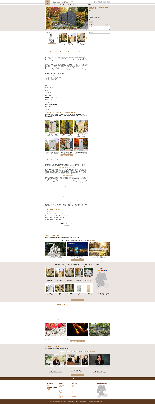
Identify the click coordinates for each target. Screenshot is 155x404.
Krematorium (61, 396)
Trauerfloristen (87, 240)
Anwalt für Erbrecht (62, 386)
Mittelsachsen (56, 135)
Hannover (72, 306)
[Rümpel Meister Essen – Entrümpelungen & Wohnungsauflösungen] (77, 249)
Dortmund (82, 314)
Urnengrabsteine (52, 153)
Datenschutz (48, 388)
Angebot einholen (52, 132)
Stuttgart (82, 309)
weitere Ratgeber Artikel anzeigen (77, 341)
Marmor (57, 153)
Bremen (93, 311)
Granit (71, 135)
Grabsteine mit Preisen (66, 155)
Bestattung (59, 4)
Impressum (48, 389)
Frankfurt (72, 311)
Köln (82, 311)
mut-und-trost (99, 256)
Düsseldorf (72, 314)
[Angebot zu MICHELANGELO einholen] (69, 288)
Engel (70, 153)
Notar (60, 387)
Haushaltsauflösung (72, 258)
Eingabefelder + (107, 24)
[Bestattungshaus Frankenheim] (55, 249)
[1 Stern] (64, 225)
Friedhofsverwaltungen (74, 240)
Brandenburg (55, 372)
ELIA (78, 42)
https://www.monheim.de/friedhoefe (95, 17)
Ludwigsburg (104, 372)
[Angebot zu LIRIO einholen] (88, 288)
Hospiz (60, 391)
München (72, 309)
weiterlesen (47, 339)
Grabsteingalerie (73, 4)
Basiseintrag (94, 243)
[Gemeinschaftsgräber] (99, 329)
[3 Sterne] (66, 225)
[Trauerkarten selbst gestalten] (55, 329)
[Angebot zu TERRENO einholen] (59, 288)
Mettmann (60, 6)
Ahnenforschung (61, 385)
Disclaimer (48, 390)
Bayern (82, 136)
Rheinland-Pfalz (74, 394)
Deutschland (48, 135)
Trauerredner (94, 257)
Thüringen (52, 135)
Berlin (93, 309)
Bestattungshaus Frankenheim (56, 256)
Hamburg (62, 311)
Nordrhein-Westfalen (56, 6)
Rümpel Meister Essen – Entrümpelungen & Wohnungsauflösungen (77, 257)
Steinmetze (80, 240)
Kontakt (48, 385)
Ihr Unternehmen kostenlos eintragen (73, 237)
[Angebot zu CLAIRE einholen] (59, 272)
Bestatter (62, 240)
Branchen (55, 4)
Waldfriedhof (61, 397)
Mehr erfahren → (85, 29)
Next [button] (86, 19)
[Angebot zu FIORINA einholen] (79, 288)
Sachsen (73, 390)
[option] (67, 19)
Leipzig (62, 314)
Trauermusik (61, 398)
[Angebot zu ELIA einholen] (69, 272)
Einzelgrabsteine (67, 135)
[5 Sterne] (68, 225)
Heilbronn (82, 371)
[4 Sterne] (67, 225)
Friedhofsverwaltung (50, 6)
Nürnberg (62, 306)
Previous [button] (47, 19)
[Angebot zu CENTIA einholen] (50, 272)
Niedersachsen (74, 396)
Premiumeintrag (50, 243)
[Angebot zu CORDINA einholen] (88, 272)
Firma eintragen (91, 4)
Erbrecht (63, 4)
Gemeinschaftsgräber (93, 337)
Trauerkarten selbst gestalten (50, 337)
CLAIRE (69, 42)
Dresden (82, 306)
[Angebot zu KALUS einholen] (79, 272)
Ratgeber (67, 4)
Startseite (46, 6)
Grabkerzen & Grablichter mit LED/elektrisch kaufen (77, 337)
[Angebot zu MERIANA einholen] (50, 288)
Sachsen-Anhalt (74, 389)
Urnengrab (67, 153)
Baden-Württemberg (78, 371)
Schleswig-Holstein (74, 387)
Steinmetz (80, 351)
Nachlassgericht (61, 393)
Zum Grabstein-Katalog (77, 299)
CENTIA (60, 42)
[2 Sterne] (65, 225)
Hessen (73, 397)
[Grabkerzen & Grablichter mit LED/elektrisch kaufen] (77, 329)
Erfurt (93, 306)
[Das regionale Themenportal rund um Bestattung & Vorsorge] (47, 2)
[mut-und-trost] (99, 249)
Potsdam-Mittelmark (59, 372)
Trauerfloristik (86, 351)
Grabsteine (62, 135)
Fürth (84, 136)
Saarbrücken (62, 309)
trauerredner (67, 240)
